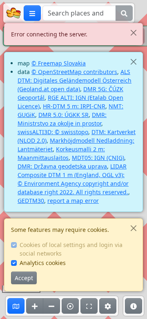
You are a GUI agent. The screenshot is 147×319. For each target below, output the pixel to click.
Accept (24, 278)
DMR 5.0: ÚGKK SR (63, 115)
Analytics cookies (43, 263)
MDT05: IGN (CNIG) (98, 158)
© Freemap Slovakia (58, 63)
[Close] (133, 32)
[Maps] (15, 306)
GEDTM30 (31, 200)
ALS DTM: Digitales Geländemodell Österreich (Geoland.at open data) (74, 80)
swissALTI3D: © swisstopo (53, 132)
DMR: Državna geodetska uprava (62, 166)
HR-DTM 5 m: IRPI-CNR (74, 106)
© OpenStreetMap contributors (74, 72)
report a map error (73, 200)
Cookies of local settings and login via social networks (71, 249)
